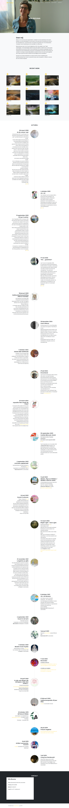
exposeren (26, 648)
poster (42, 207)
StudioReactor (16, 805)
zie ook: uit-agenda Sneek (46, 487)
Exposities (47, 2)
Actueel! (30, 2)
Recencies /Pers (39, 2)
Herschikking (47, 632)
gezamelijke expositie (16, 717)
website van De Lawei (24, 424)
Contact (60, 2)
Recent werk (23, 2)
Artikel (42, 703)
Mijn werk (53, 2)
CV (33, 2)
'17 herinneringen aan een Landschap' (20, 686)
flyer (42, 441)
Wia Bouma (9, 3)
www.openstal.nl (47, 393)
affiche (42, 285)
